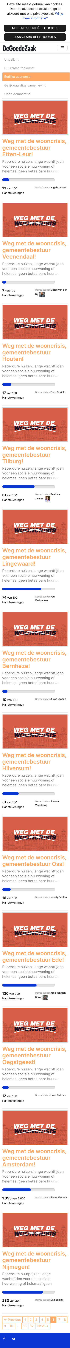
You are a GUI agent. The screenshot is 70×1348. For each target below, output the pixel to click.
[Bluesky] (13, 1339)
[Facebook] (4, 1339)
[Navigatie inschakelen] (62, 48)
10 (11, 1326)
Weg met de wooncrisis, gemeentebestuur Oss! (34, 860)
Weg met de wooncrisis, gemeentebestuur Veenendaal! (34, 250)
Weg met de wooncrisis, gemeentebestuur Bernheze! (34, 659)
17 (32, 1326)
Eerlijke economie (17, 76)
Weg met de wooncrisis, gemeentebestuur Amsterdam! (34, 1158)
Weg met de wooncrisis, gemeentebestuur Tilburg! (34, 455)
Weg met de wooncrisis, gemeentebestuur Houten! (34, 352)
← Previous (12, 1320)
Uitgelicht (11, 59)
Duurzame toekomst (19, 68)
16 (25, 1326)
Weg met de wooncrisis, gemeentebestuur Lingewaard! (34, 557)
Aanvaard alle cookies (35, 37)
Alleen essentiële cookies (35, 28)
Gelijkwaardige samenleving (25, 85)
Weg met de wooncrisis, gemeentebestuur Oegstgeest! (34, 1055)
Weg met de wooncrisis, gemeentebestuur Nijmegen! (34, 1260)
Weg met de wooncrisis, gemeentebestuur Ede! (34, 956)
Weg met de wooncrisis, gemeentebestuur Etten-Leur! (34, 148)
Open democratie (17, 94)
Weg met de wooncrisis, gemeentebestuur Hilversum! (34, 762)
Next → (42, 1326)
